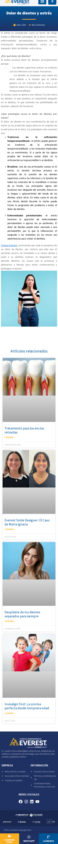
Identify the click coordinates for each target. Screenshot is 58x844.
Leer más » (10, 437)
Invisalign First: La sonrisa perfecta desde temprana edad (27, 706)
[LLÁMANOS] (48, 837)
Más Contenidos (38, 25)
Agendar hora (9, 841)
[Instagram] (26, 801)
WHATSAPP (29, 840)
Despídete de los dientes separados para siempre (22, 614)
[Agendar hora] (9, 835)
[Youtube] (37, 801)
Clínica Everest (9, 245)
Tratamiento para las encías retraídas (24, 430)
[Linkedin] (31, 801)
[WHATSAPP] (29, 837)
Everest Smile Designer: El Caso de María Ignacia (27, 522)
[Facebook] (20, 801)
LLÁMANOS (48, 840)
